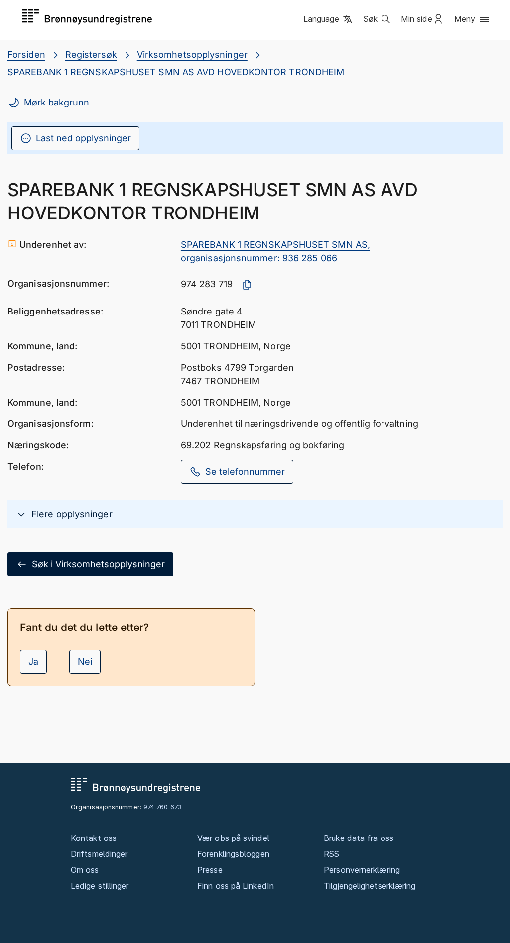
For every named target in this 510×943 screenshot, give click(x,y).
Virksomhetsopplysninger (192, 54)
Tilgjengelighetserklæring (369, 886)
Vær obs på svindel (233, 838)
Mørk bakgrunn (56, 102)
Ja (33, 661)
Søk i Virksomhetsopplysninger (98, 564)
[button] (328, 19)
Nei (85, 661)
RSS (331, 854)
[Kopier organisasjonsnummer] (247, 285)
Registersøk (91, 54)
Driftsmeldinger (99, 854)
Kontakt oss (94, 838)
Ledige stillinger (100, 886)
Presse (210, 870)
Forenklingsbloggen (233, 854)
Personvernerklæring (362, 870)
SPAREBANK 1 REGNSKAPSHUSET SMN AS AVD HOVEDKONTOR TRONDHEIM (175, 72)
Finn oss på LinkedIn (235, 886)
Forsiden (26, 54)
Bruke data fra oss (358, 838)
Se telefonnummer (245, 471)
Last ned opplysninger (83, 138)
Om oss (85, 870)
